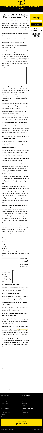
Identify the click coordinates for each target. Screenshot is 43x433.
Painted (9, 389)
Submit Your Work (25, 412)
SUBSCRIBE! (37, 24)
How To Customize (33, 6)
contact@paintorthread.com (21, 421)
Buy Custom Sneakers (19, 6)
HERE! (26, 344)
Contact (21, 8)
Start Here (7, 6)
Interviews (5, 389)
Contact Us (24, 414)
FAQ (1, 416)
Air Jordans (24, 399)
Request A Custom (4, 414)
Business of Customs (4, 403)
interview (5, 391)
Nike (23, 401)
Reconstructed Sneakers (5, 401)
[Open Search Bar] (21, 11)
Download (24, 405)
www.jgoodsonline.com (22, 329)
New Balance (24, 403)
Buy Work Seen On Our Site (5, 412)
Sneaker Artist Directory (5, 410)
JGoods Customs (14, 23)
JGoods (8, 391)
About (23, 410)
